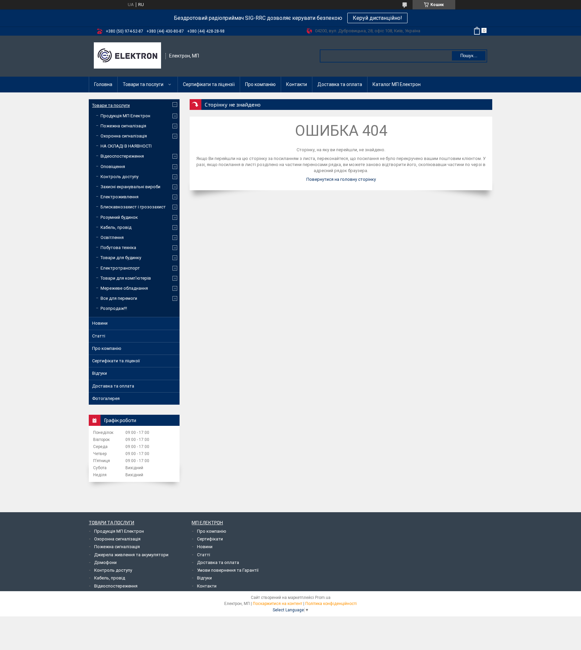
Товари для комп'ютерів (126, 278)
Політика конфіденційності (331, 603)
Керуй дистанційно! (377, 18)
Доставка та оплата (339, 84)
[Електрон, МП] (127, 56)
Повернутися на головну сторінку (341, 179)
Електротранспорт (120, 268)
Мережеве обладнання (124, 288)
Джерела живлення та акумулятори (131, 554)
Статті (98, 335)
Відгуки (99, 373)
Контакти (296, 84)
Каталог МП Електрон (397, 84)
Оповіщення (113, 166)
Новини (100, 323)
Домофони (105, 562)
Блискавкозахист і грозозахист (133, 206)
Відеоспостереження (122, 156)
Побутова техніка (118, 247)
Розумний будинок (119, 217)
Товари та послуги (143, 84)
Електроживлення (120, 196)
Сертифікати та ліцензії (209, 84)
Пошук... (468, 55)
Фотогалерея (106, 398)
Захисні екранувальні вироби (130, 186)
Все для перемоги (119, 298)
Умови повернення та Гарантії (228, 570)
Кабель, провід (116, 227)
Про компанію (260, 84)
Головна (103, 84)
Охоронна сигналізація (124, 135)
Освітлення (112, 237)
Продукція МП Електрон (125, 115)
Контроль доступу (120, 176)
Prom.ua (323, 597)
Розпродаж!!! (114, 308)
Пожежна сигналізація (123, 125)
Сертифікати (210, 538)
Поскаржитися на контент (277, 603)
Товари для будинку (121, 257)
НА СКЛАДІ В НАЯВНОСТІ (126, 146)
